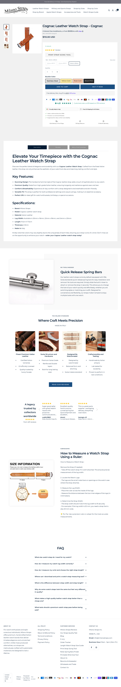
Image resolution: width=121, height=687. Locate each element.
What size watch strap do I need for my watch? (53, 557)
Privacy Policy (43, 639)
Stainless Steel (52, 81)
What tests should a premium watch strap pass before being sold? (58, 608)
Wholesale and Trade (68, 664)
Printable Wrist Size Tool (69, 655)
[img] (30, 419)
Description (37, 147)
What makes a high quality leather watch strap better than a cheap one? (58, 600)
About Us (63, 658)
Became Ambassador (68, 661)
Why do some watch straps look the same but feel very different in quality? (60, 590)
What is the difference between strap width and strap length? (59, 583)
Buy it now (97, 87)
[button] (50, 50)
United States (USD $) (7, 678)
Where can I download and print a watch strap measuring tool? (60, 576)
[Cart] (116, 10)
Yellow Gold (66, 81)
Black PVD (89, 81)
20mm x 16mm (51, 63)
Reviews (58, 147)
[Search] (109, 10)
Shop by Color (92, 8)
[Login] (113, 10)
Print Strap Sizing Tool (59, 55)
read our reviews (60, 384)
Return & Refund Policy (46, 633)
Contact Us (64, 667)
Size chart (112, 60)
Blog (62, 636)
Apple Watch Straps (54, 12)
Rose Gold (77, 81)
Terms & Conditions (45, 636)
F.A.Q (62, 639)
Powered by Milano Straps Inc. (26, 678)
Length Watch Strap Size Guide (72, 645)
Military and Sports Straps (61, 8)
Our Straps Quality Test (68, 633)
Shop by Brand (38, 12)
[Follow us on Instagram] (96, 647)
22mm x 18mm (63, 63)
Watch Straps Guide (90, 12)
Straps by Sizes (79, 8)
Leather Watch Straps (41, 8)
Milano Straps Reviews (68, 630)
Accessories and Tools (72, 12)
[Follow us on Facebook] (91, 647)
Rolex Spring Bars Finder (69, 652)
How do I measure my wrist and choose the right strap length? (59, 570)
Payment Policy (44, 642)
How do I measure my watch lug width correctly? (54, 564)
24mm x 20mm (74, 63)
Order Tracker (65, 642)
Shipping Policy (44, 630)
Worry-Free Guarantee (79, 147)
